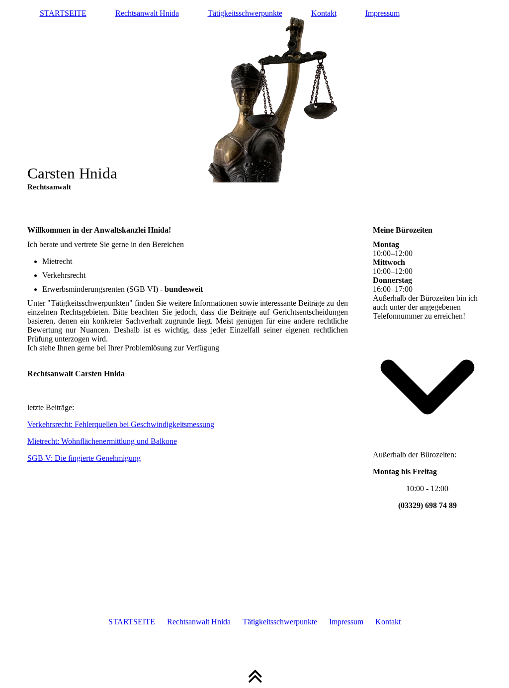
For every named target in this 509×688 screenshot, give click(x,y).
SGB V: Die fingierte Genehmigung (84, 458)
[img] (254, 99)
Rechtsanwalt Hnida (147, 13)
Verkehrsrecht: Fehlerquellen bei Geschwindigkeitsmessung (120, 424)
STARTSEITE (63, 13)
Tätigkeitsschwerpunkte (245, 13)
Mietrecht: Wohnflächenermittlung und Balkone (102, 441)
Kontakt (324, 13)
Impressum (382, 13)
